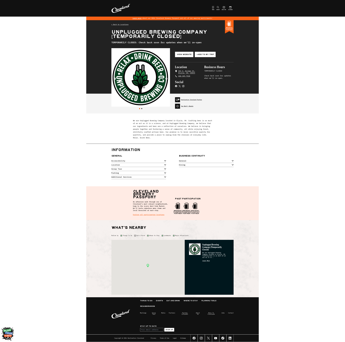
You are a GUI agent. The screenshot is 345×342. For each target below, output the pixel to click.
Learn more (137, 18)
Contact (231, 313)
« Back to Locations (119, 24)
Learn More (206, 261)
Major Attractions (181, 235)
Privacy (153, 338)
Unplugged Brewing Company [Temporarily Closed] (212, 247)
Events (159, 301)
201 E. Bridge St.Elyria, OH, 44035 (186, 72)
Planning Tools (208, 301)
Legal (175, 338)
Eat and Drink (173, 301)
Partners (172, 313)
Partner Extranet (185, 313)
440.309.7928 (184, 76)
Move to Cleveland (211, 313)
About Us (198, 313)
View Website (184, 54)
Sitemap (183, 338)
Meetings (143, 313)
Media (163, 313)
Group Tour (154, 313)
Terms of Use (164, 338)
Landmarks (167, 235)
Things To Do (127, 235)
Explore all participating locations (148, 215)
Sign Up (169, 330)
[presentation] (204, 99)
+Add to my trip (205, 54)
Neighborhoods (147, 306)
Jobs (223, 313)
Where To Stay (191, 301)
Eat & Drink (140, 235)
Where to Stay (154, 235)
